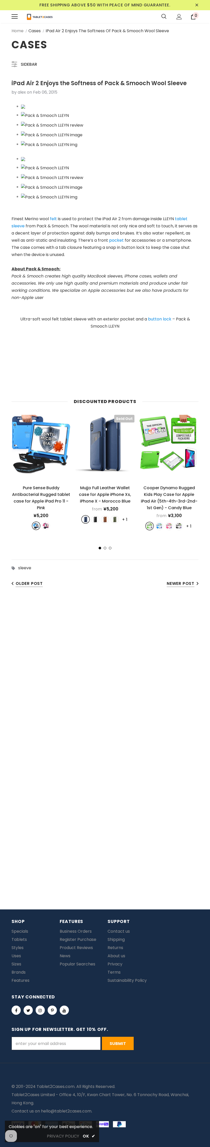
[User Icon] (179, 16)
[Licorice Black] (179, 526)
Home (18, 31)
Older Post (29, 583)
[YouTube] (64, 1010)
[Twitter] (28, 1010)
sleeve (24, 568)
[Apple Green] (149, 526)
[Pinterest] (52, 1010)
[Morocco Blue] (85, 519)
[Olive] (115, 519)
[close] (196, 5)
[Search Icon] (163, 16)
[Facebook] (16, 1010)
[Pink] (46, 526)
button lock (159, 319)
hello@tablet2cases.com (66, 1111)
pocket (116, 240)
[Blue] (36, 526)
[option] (41, 472)
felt (53, 219)
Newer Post (180, 583)
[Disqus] (105, 672)
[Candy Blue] (159, 526)
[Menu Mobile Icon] (15, 17)
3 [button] (110, 548)
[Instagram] (40, 1010)
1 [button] (100, 548)
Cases (34, 31)
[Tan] (105, 519)
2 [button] (105, 548)
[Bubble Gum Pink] (169, 526)
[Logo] (39, 16)
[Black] (95, 519)
